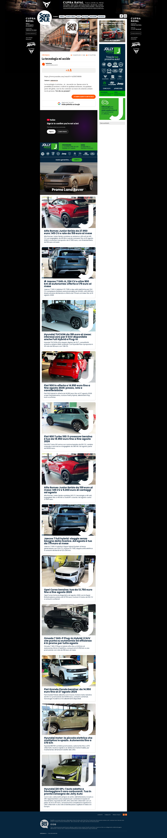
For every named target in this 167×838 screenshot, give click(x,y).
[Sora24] (124, 815)
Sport (78, 16)
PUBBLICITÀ (108, 814)
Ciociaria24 (101, 16)
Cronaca (55, 16)
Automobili (93, 16)
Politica (62, 16)
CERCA (76, 160)
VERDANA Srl (43, 833)
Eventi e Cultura (70, 16)
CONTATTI (100, 814)
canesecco (54, 80)
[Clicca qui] (68, 126)
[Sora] (44, 25)
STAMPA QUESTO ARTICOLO (84, 97)
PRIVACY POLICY (117, 814)
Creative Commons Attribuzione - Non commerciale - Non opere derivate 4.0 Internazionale (77, 821)
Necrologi (85, 16)
